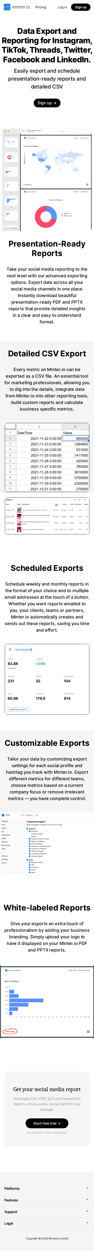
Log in (62, 7)
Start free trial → (46, 1123)
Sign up (81, 7)
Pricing (40, 7)
